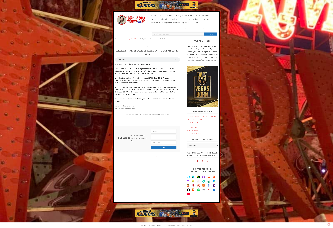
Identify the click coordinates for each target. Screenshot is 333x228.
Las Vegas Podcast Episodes (140, 114)
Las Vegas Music (153, 114)
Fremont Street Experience (195, 114)
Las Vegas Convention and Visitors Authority (201, 111)
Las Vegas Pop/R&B (163, 114)
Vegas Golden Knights (194, 128)
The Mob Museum (193, 117)
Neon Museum (192, 119)
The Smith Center (192, 122)
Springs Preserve (192, 125)
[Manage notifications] (329, 224)
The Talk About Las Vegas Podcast (131, 19)
